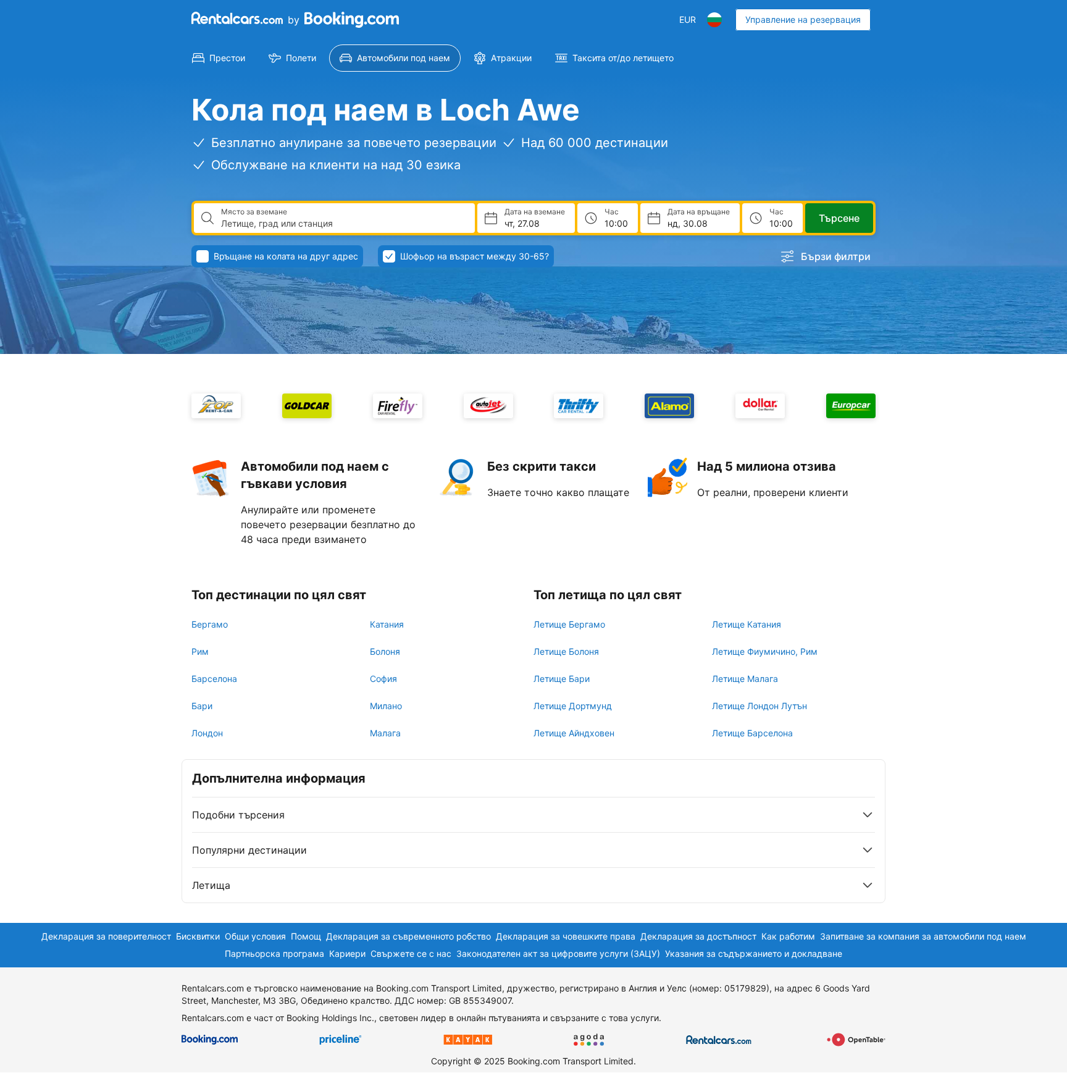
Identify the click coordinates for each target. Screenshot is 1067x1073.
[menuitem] (219, 58)
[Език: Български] (714, 20)
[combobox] (343, 223)
